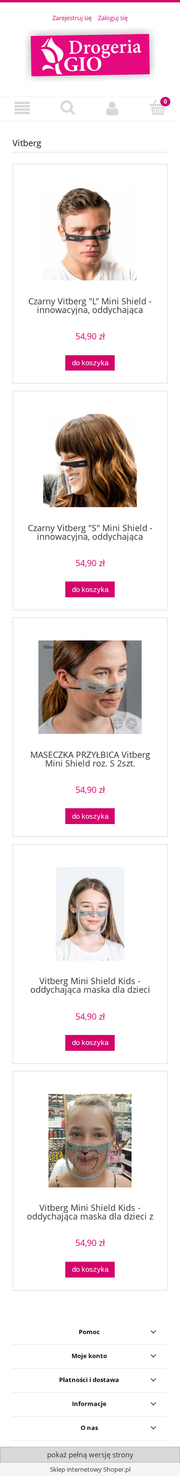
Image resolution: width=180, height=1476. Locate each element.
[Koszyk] (157, 107)
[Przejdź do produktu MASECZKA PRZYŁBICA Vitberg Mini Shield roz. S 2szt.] (90, 687)
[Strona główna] (90, 53)
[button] (22, 108)
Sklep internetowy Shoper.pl (90, 1469)
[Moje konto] (112, 108)
